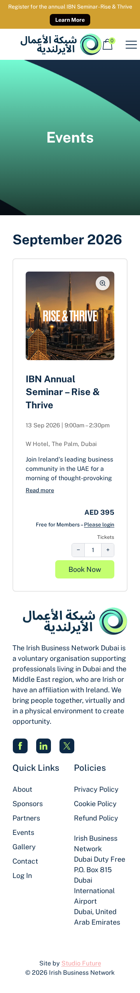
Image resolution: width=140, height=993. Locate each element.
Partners (26, 818)
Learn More (70, 20)
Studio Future (81, 963)
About (22, 789)
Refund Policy (96, 818)
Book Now (84, 569)
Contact (25, 861)
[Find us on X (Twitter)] (67, 746)
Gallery (24, 847)
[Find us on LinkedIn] (43, 746)
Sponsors (27, 804)
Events (23, 832)
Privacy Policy (96, 789)
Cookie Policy (95, 804)
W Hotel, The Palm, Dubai (61, 444)
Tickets (105, 537)
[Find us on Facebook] (20, 746)
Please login (99, 524)
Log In (22, 875)
